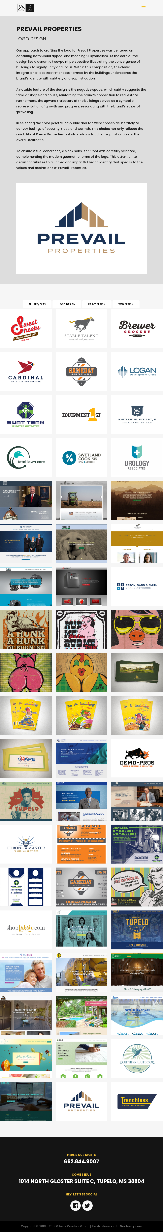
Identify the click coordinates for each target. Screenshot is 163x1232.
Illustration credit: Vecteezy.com (117, 1226)
